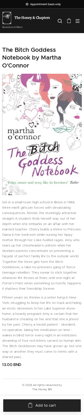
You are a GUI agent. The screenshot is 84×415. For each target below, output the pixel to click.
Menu (77, 21)
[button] (60, 20)
